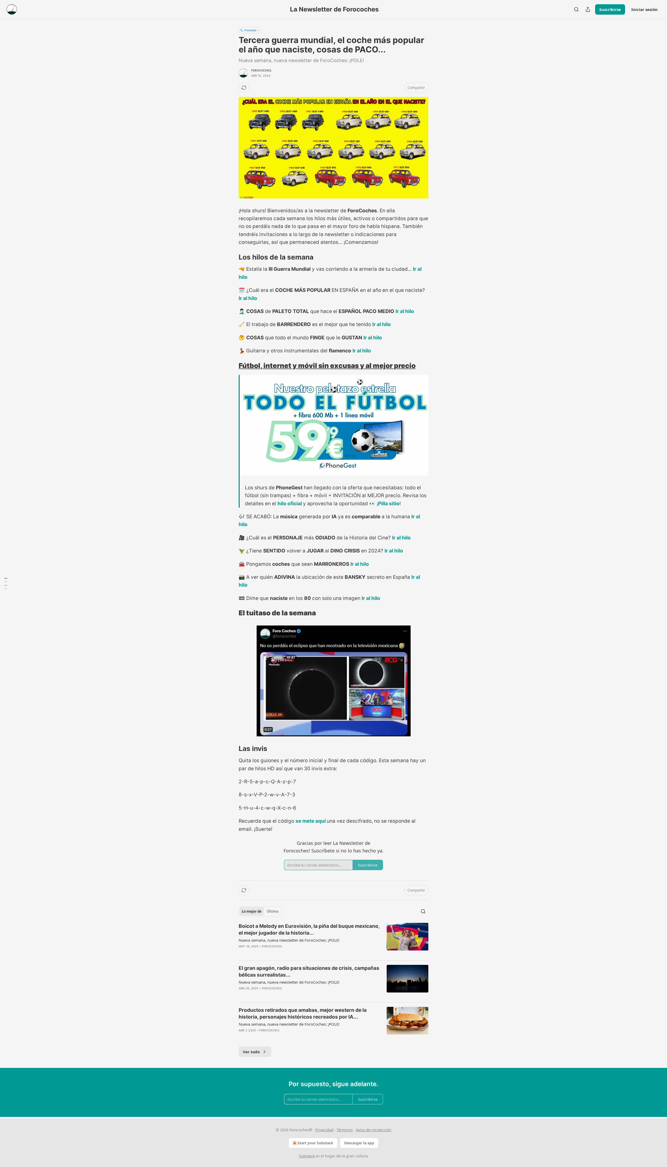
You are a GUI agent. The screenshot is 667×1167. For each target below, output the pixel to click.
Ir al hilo (248, 298)
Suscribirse (610, 9)
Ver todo (251, 1051)
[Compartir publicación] (588, 9)
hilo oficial (289, 504)
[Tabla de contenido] (5, 583)
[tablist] (260, 911)
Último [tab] (273, 911)
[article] (333, 939)
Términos (345, 1129)
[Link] (231, 257)
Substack (307, 1155)
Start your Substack (315, 1142)
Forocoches (261, 70)
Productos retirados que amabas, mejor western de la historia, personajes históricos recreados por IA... (303, 1013)
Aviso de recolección (373, 1129)
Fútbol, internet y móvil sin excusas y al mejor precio (327, 366)
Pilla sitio (388, 504)
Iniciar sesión (644, 9)
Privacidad (324, 1129)
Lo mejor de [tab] (252, 911)
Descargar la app (359, 1142)
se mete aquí (310, 821)
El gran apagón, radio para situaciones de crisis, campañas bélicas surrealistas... (309, 971)
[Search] (576, 9)
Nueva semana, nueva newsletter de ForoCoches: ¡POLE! (289, 940)
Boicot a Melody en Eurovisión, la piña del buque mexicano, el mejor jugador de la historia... (309, 929)
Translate (250, 30)
